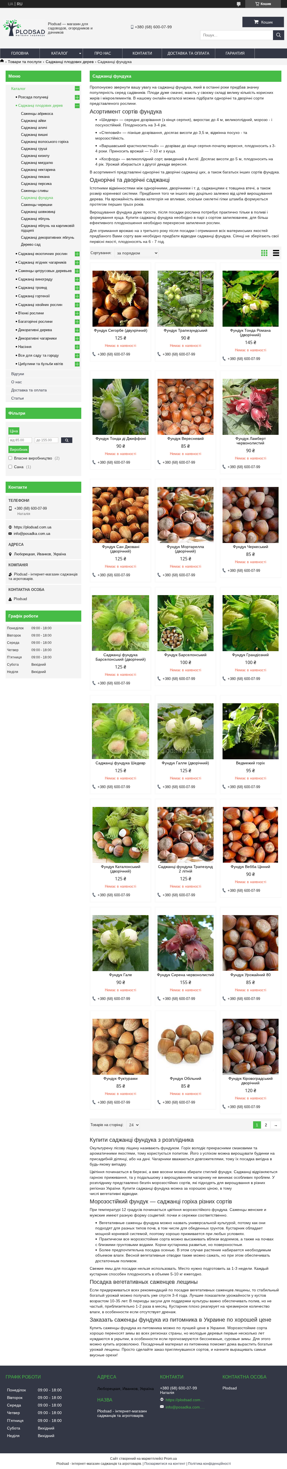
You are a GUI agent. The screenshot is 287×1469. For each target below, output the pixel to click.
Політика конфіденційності (209, 1464)
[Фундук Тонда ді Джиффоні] (120, 407)
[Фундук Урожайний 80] (250, 943)
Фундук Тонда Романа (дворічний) (250, 332)
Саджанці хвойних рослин (40, 305)
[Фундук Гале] (120, 943)
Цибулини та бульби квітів (40, 364)
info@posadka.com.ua (32, 534)
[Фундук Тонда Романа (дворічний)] (250, 299)
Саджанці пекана (35, 177)
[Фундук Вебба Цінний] (250, 835)
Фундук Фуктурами (120, 1078)
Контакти (142, 53)
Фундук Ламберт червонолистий (250, 440)
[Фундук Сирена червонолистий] (185, 943)
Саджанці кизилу (35, 156)
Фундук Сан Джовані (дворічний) (120, 548)
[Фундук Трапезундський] (185, 299)
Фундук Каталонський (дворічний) (120, 868)
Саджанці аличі (34, 128)
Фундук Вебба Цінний (250, 866)
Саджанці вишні (34, 135)
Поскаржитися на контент (165, 1464)
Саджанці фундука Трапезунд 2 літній (185, 868)
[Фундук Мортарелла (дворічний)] (185, 515)
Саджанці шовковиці (38, 212)
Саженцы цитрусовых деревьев (45, 271)
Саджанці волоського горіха (44, 142)
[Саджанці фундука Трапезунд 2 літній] (185, 835)
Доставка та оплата (188, 53)
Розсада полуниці (33, 97)
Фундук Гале (120, 975)
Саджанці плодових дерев (70, 61)
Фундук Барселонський (185, 655)
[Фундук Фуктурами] (120, 1047)
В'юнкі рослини (31, 313)
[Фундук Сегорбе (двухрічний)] (120, 299)
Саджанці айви (33, 121)
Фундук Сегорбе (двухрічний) (120, 330)
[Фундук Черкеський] (250, 515)
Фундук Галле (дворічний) (185, 763)
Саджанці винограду (35, 279)
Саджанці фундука (37, 198)
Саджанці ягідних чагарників (42, 262)
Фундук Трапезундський (185, 330)
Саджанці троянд (32, 288)
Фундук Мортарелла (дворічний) (185, 548)
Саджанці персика (36, 184)
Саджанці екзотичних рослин (42, 254)
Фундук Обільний (185, 1078)
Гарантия (235, 53)
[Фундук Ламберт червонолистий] (250, 407)
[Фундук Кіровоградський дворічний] (250, 1047)
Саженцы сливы (34, 191)
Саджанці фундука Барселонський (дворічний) (121, 657)
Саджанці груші (34, 149)
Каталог (59, 53)
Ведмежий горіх (250, 763)
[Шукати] (278, 35)
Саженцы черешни (36, 205)
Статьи (17, 398)
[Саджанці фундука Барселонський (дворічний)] (120, 623)
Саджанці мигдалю (37, 163)
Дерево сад (31, 244)
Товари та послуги (24, 61)
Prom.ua (170, 1459)
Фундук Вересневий (185, 438)
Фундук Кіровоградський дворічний (250, 1080)
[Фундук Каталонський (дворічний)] (120, 835)
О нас (16, 382)
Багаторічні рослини (35, 321)
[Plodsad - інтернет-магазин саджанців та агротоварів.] (24, 35)
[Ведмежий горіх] (250, 731)
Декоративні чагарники (37, 338)
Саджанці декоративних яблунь (47, 237)
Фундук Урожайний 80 (250, 975)
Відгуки (17, 374)
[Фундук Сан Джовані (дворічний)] (120, 515)
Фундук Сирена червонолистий (185, 975)
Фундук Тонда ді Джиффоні (121, 438)
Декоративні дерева (35, 330)
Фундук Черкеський (250, 546)
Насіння (24, 347)
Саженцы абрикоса (37, 114)
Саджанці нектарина (38, 170)
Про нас (102, 53)
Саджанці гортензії (34, 296)
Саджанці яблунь (35, 219)
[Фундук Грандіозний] (250, 623)
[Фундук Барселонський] (185, 623)
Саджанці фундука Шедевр (120, 763)
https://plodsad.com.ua (32, 527)
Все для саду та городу (38, 355)
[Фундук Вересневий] (185, 407)
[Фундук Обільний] (185, 1047)
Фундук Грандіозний (250, 655)
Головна (20, 53)
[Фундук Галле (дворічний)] (185, 731)
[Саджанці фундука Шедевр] (120, 731)
